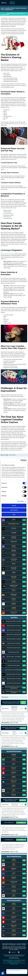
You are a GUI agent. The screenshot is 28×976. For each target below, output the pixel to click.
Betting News (6, 961)
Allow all (14, 505)
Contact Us (18, 962)
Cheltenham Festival (11, 962)
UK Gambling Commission (8, 253)
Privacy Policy (5, 963)
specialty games (17, 123)
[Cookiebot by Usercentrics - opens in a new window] (20, 460)
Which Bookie (12, 455)
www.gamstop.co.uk (14, 957)
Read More (23, 702)
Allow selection (14, 510)
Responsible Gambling (7, 960)
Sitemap (10, 963)
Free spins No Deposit (8, 213)
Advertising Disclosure (17, 963)
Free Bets (16, 964)
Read (21, 822)
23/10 (21, 733)
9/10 (22, 804)
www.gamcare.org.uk (18, 956)
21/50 (21, 708)
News (5, 13)
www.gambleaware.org (9, 956)
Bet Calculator (22, 960)
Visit (24, 520)
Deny (14, 514)
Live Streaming (15, 960)
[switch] (24, 487)
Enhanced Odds (21, 961)
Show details (20, 501)
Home (2, 13)
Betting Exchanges (13, 961)
